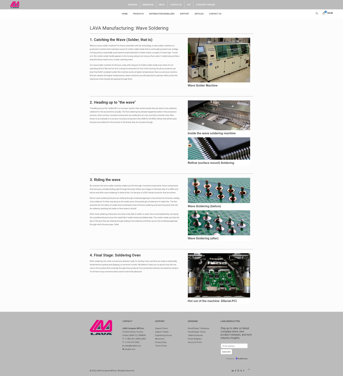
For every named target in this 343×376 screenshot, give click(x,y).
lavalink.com (130, 349)
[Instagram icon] (238, 370)
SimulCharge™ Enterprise (198, 328)
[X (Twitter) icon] (241, 370)
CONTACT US (176, 5)
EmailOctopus (242, 358)
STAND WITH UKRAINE (205, 5)
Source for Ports (195, 342)
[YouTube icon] (244, 370)
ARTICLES (199, 14)
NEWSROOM (148, 5)
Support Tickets (162, 332)
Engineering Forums (163, 335)
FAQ (189, 5)
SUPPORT (184, 14)
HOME (125, 14)
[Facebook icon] (235, 370)
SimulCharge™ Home (197, 332)
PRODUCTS (138, 14)
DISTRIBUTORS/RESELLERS (161, 14)
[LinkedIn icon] (233, 370)
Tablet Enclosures (195, 335)
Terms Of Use (161, 346)
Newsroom (159, 339)
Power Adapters (195, 339)
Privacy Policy (161, 342)
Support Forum (161, 328)
